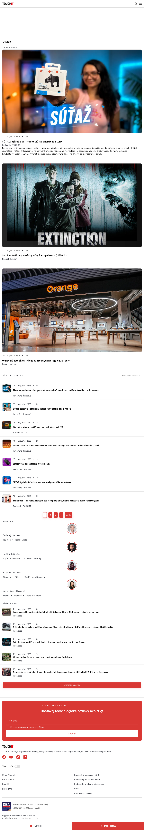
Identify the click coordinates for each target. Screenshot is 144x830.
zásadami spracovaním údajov (32, 727)
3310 (68, 515)
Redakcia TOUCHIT (11, 145)
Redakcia (17, 616)
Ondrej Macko (11, 535)
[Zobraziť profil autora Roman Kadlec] (72, 547)
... (61, 515)
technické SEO (9, 818)
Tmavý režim (8, 766)
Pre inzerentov (8, 779)
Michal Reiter (9, 258)
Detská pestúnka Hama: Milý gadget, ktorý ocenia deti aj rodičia (42, 408)
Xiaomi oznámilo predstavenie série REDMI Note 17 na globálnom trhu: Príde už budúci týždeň (56, 445)
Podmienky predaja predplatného (89, 784)
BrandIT (5, 784)
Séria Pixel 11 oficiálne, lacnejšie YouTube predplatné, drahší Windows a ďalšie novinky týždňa (56, 500)
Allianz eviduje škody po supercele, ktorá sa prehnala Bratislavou (42, 657)
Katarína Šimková (22, 396)
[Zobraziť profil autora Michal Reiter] (72, 565)
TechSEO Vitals (32, 818)
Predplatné (7, 789)
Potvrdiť (72, 733)
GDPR (76, 788)
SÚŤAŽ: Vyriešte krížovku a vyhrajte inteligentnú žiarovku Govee (42, 482)
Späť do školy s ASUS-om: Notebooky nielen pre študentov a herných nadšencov (49, 642)
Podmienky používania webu (87, 779)
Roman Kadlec (9, 364)
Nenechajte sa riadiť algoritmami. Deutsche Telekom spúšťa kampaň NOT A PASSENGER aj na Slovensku (60, 672)
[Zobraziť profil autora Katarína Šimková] (72, 584)
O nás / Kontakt (9, 775)
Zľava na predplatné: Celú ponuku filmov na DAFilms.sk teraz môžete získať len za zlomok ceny (56, 390)
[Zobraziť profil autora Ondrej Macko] (72, 528)
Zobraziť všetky (72, 685)
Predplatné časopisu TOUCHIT (88, 775)
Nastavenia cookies (83, 793)
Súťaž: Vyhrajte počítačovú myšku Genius (31, 464)
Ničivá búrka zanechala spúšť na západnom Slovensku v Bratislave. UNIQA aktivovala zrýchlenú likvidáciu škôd (63, 627)
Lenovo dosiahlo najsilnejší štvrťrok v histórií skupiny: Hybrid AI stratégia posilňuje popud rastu (56, 612)
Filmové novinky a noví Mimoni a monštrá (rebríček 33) (38, 427)
